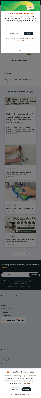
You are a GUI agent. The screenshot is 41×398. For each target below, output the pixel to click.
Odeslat (28, 33)
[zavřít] (36, 4)
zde (28, 394)
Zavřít (20, 50)
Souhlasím (26, 389)
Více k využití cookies (24, 383)
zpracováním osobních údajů (20, 45)
